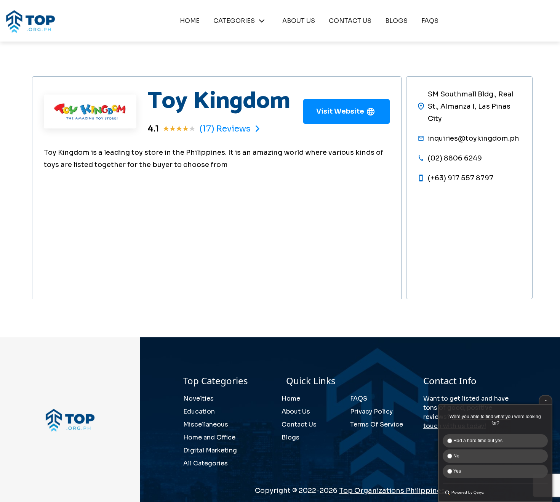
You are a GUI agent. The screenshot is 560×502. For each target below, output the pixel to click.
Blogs (290, 437)
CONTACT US (350, 21)
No (455, 456)
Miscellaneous (205, 424)
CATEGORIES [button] (234, 21)
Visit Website (340, 111)
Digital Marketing (210, 450)
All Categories (205, 463)
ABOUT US (298, 21)
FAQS (429, 21)
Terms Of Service (376, 424)
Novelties (198, 399)
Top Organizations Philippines (392, 490)
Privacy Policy (371, 411)
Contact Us (299, 424)
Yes (456, 471)
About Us (296, 411)
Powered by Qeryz (467, 492)
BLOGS (396, 21)
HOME (190, 21)
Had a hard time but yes (477, 440)
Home (291, 399)
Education (199, 411)
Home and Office (209, 437)
